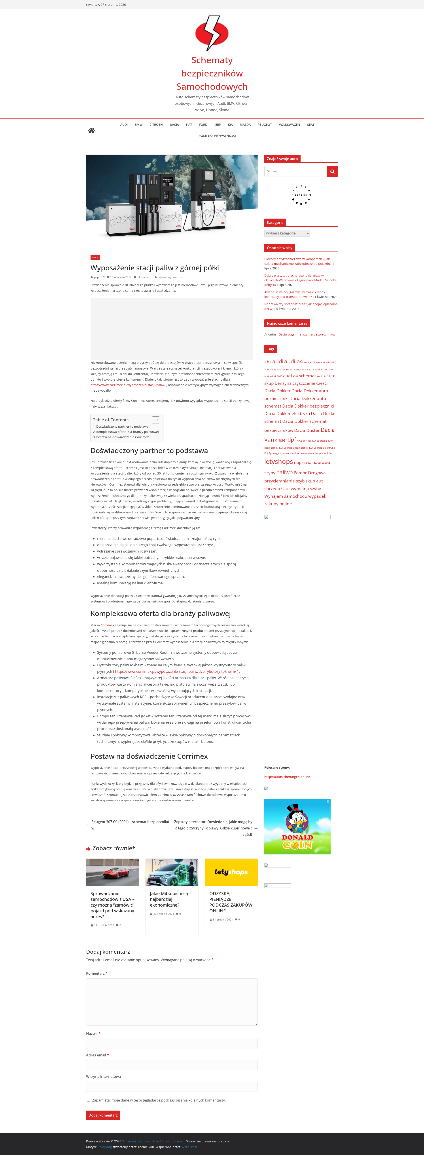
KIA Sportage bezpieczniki (293, 447)
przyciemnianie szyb (284, 481)
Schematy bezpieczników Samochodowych (212, 73)
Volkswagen (289, 124)
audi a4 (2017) (328, 362)
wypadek (317, 496)
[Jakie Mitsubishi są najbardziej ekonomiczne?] (172, 861)
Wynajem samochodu (285, 496)
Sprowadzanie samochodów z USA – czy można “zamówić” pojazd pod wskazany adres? (112, 904)
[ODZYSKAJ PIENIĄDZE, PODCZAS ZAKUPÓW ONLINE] (231, 861)
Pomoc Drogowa (310, 473)
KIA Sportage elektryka (322, 447)
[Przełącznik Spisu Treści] (153, 420)
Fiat (189, 124)
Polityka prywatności (217, 135)
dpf (292, 439)
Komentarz (97, 973)
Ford (203, 124)
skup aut (314, 481)
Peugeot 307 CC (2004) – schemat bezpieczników (130, 825)
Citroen (156, 124)
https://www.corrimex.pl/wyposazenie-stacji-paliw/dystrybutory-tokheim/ (175, 671)
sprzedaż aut (277, 489)
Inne (95, 257)
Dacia (174, 124)
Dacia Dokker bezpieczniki (308, 406)
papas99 (99, 277)
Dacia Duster (307, 430)
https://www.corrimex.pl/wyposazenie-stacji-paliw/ (128, 385)
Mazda (245, 124)
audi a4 (293, 361)
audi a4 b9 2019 (324, 369)
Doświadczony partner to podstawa (122, 426)
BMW (138, 124)
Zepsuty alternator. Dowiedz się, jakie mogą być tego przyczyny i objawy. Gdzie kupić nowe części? (213, 828)
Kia (230, 124)
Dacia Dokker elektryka (287, 413)
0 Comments (145, 277)
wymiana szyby (306, 489)
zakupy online (278, 504)
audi (277, 361)
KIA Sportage (304, 440)
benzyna (283, 383)
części (322, 383)
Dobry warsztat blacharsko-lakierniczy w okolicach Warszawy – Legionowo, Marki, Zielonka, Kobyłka (300, 280)
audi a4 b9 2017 (286, 369)
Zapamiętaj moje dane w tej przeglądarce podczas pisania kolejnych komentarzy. (159, 1100)
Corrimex (107, 625)
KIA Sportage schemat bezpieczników (311, 453)
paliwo (162, 277)
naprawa (303, 462)
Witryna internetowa (103, 1076)
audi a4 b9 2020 (273, 376)
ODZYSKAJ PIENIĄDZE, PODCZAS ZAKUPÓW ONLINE (230, 902)
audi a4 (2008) (312, 362)
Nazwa (93, 1033)
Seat (310, 124)
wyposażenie (176, 277)
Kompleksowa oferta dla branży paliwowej (127, 432)
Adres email (97, 1055)
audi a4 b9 (270, 369)
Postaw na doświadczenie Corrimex (122, 437)
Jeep (217, 124)
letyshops (278, 461)
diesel (281, 440)
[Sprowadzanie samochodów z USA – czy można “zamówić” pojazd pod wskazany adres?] (112, 861)
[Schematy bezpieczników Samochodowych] (91, 130)
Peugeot (265, 124)
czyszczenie (304, 383)
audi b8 (321, 376)
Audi (124, 124)
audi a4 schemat (299, 376)
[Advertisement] (172, 329)
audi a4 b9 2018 (305, 369)
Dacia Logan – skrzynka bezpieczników (307, 334)
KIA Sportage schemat (276, 453)
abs (267, 362)
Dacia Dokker (277, 391)
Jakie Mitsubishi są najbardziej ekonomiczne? (169, 899)
